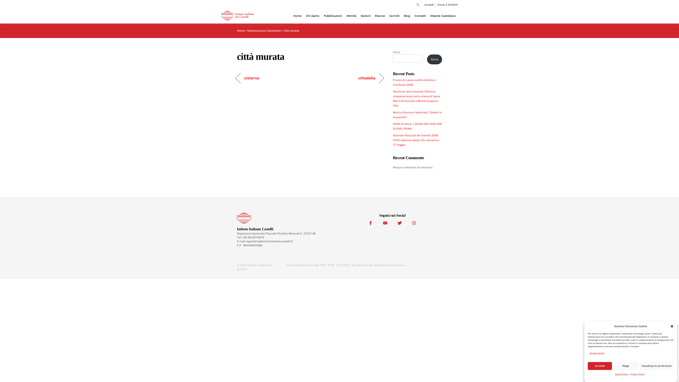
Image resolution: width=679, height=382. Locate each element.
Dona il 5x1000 (447, 4)
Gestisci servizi (597, 353)
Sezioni (365, 16)
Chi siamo (312, 16)
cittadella (367, 78)
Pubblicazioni (333, 16)
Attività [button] (351, 16)
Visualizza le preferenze (657, 365)
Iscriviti (394, 16)
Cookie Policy (622, 374)
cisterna (251, 78)
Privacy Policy (638, 374)
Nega (625, 365)
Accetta (600, 365)
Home (297, 16)
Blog (407, 16)
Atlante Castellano (443, 16)
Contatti (420, 16)
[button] (672, 326)
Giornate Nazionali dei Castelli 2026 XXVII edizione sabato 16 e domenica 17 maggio (416, 140)
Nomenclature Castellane (264, 30)
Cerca (396, 52)
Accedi (429, 4)
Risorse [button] (380, 16)
